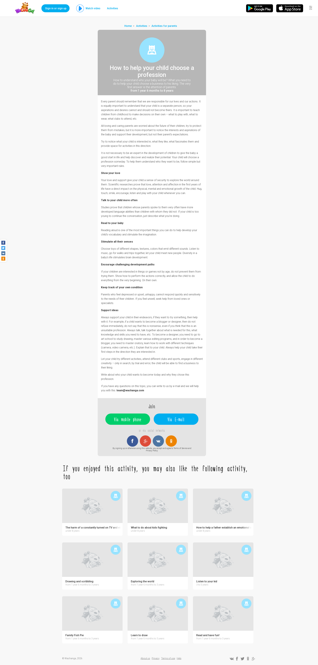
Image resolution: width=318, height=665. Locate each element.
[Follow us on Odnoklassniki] (247, 659)
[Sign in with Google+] (145, 441)
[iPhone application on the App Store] (289, 8)
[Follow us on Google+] (253, 659)
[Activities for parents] (151, 50)
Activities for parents (164, 26)
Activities (112, 8)
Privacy (155, 658)
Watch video (92, 8)
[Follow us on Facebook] (237, 659)
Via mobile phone (127, 419)
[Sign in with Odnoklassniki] (171, 441)
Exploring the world (142, 581)
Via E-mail (176, 419)
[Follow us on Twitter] (242, 659)
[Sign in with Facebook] (132, 441)
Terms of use (168, 658)
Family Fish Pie (74, 635)
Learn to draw (139, 635)
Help (179, 658)
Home (128, 26)
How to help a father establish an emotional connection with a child (224, 527)
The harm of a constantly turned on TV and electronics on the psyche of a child (93, 527)
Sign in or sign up (55, 8)
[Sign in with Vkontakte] (158, 441)
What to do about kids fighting (149, 527)
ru (310, 7)
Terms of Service (180, 448)
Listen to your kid (206, 581)
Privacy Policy (152, 450)
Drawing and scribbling (79, 581)
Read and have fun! (207, 635)
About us (145, 658)
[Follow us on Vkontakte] (231, 659)
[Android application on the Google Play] (259, 8)
